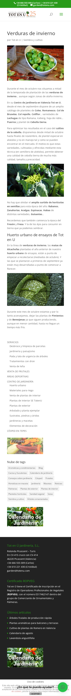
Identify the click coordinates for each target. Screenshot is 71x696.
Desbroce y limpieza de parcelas (27, 346)
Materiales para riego (21, 390)
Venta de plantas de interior (25, 395)
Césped (38, 478)
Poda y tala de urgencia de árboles (29, 356)
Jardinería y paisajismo (22, 351)
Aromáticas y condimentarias (21, 468)
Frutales (49, 478)
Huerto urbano (18, 385)
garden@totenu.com (18, 570)
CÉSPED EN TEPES (17, 430)
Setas (50, 494)
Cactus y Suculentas (17, 473)
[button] (63, 687)
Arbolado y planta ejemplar (25, 410)
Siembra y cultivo (32, 39)
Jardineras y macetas (21, 420)
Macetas (48, 483)
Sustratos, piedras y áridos (24, 415)
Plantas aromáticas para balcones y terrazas (33, 623)
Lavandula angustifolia (22, 638)
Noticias (58, 483)
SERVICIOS (12, 342)
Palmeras (12, 488)
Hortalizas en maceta (18, 483)
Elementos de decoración (23, 425)
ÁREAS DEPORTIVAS (18, 376)
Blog (41, 468)
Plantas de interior (49, 488)
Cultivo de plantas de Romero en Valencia (32, 628)
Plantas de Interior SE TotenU (26, 400)
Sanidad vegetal (37, 494)
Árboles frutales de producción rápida (30, 617)
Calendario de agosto (21, 633)
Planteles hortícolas (17, 494)
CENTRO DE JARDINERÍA (20, 381)
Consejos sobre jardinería (20, 478)
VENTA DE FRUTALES (18, 371)
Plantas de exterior (20, 405)
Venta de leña (17, 366)
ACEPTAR (35, 694)
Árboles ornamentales (37, 499)
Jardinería (35, 483)
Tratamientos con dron (22, 361)
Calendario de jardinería (41, 473)
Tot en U (16, 39)
